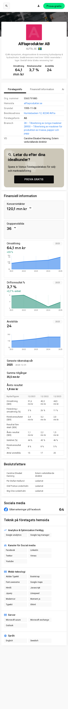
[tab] (15, 89)
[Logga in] (38, 6)
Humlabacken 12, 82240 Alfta (39, 113)
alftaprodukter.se (33, 103)
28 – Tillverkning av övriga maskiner (43, 123)
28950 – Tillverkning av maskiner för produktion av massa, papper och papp (43, 130)
